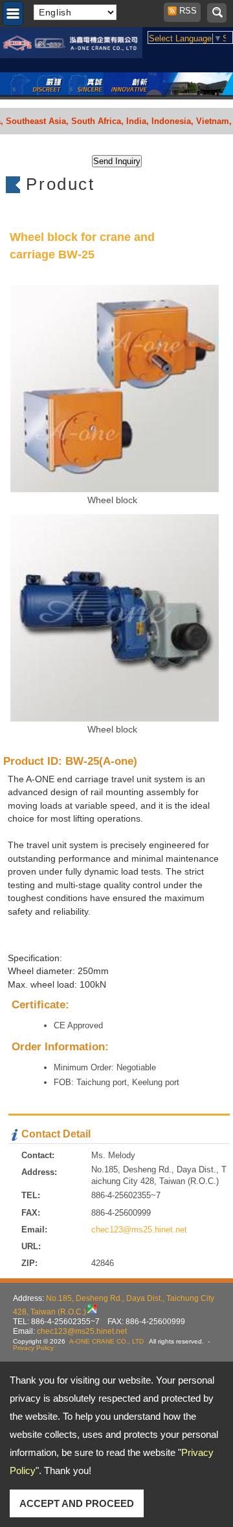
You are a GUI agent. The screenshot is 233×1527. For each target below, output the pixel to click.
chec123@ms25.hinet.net (139, 1229)
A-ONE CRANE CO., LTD (106, 1341)
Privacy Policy (33, 1347)
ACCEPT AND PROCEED (76, 1503)
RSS (184, 11)
